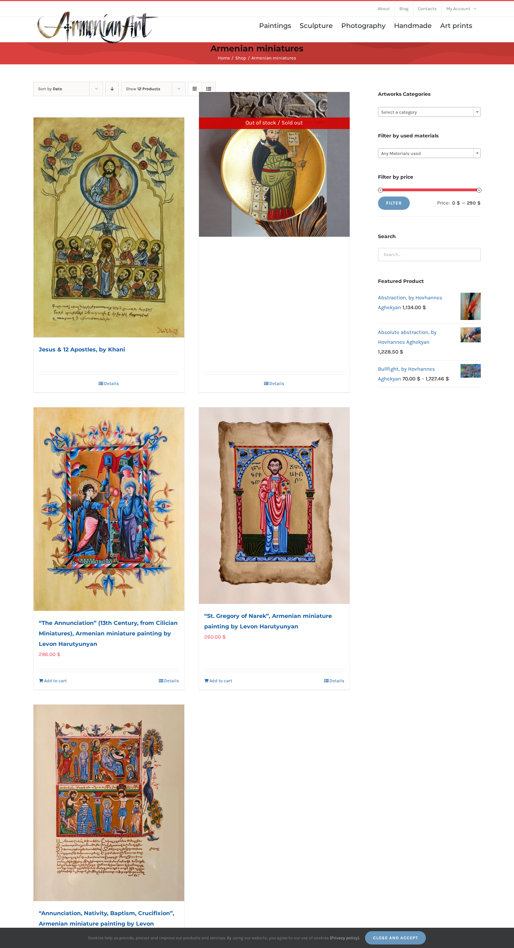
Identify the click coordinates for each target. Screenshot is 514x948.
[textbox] (429, 112)
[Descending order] (112, 89)
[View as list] (208, 89)
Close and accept (395, 937)
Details (111, 383)
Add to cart (55, 680)
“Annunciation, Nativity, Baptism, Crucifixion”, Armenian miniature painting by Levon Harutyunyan (106, 924)
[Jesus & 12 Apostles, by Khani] (109, 227)
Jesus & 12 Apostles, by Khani (82, 349)
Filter (394, 203)
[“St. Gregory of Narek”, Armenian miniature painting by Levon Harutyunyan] (274, 505)
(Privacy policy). (345, 937)
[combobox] (429, 112)
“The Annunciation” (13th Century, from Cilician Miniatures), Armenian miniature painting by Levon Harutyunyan (108, 633)
